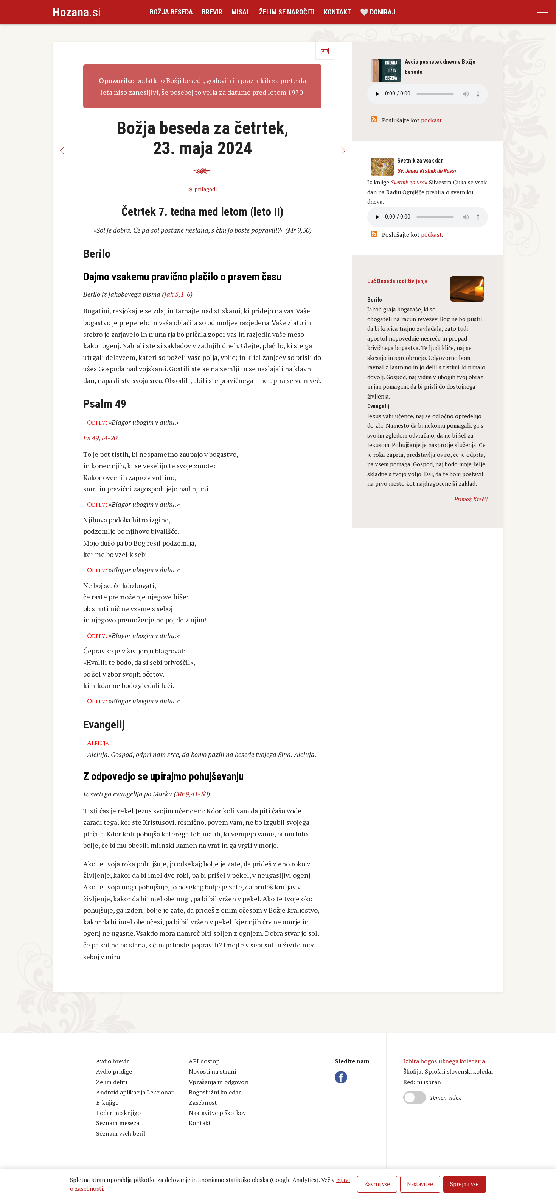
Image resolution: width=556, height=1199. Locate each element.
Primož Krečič (471, 499)
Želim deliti (111, 1082)
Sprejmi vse (464, 1184)
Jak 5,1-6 (177, 294)
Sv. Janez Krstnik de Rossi (426, 170)
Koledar (324, 51)
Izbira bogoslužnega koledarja (444, 1061)
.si (77, 12)
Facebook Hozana (342, 1077)
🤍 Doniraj (377, 12)
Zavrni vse (377, 1184)
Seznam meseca (117, 1123)
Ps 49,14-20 (100, 437)
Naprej (343, 150)
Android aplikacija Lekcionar (135, 1092)
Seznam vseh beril (120, 1133)
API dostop (204, 1061)
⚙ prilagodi (202, 189)
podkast (431, 120)
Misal (240, 12)
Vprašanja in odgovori (218, 1082)
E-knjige (107, 1102)
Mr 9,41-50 (192, 793)
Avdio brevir (112, 1061)
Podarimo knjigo (118, 1112)
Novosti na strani (212, 1071)
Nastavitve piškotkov (217, 1112)
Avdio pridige (114, 1071)
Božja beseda (171, 12)
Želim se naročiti (287, 12)
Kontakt (337, 12)
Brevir (212, 12)
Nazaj (62, 150)
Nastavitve (420, 1184)
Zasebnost (203, 1102)
